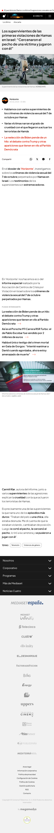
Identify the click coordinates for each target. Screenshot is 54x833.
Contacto (27, 793)
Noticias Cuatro (12, 590)
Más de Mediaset (12, 583)
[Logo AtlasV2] (27, 734)
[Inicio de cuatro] (4, 16)
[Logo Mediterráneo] (27, 753)
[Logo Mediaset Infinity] (27, 617)
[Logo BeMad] (27, 694)
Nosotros (8, 560)
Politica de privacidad (27, 774)
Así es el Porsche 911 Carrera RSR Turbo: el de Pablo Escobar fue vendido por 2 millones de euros (26, 333)
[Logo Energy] (27, 685)
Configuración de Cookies (27, 778)
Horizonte (14, 99)
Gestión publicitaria (27, 786)
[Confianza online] (27, 822)
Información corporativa (27, 771)
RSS (27, 790)
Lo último (7, 22)
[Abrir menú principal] (49, 16)
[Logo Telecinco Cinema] (27, 714)
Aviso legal (27, 767)
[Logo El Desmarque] (27, 656)
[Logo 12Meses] (27, 724)
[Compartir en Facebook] (49, 159)
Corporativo (10, 568)
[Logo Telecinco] (27, 626)
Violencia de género (32, 545)
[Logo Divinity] (27, 646)
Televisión (15, 545)
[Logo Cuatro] (27, 636)
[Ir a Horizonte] (17, 16)
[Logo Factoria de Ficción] (27, 665)
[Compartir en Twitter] (37, 159)
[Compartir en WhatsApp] (31, 159)
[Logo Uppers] (27, 704)
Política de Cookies (27, 782)
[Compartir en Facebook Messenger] (43, 159)
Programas (9, 575)
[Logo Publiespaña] (27, 743)
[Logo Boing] (27, 675)
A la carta (17, 22)
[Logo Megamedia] (28, 809)
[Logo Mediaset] (27, 604)
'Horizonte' (27, 168)
